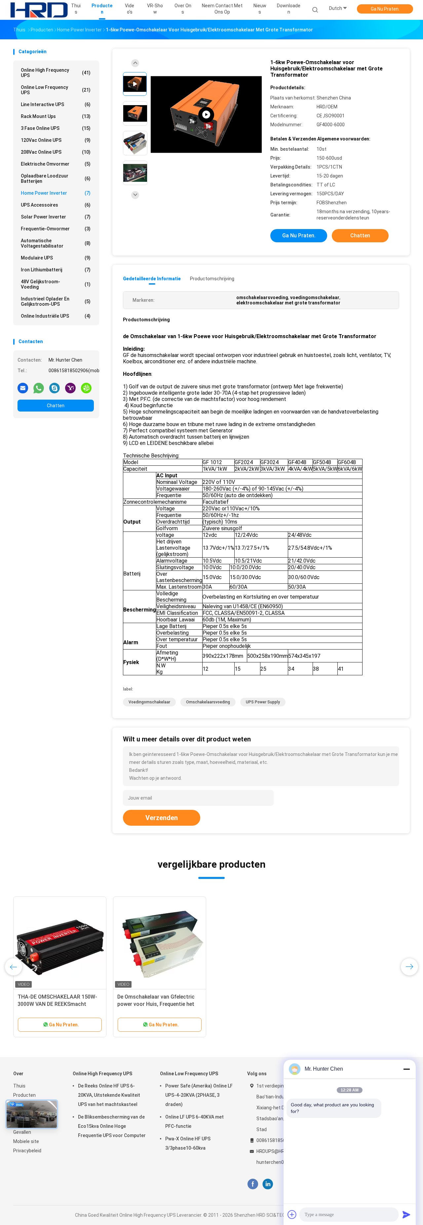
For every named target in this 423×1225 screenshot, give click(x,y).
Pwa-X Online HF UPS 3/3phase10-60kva (188, 1143)
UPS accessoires (56, 205)
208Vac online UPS (56, 152)
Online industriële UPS (56, 316)
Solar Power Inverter (56, 216)
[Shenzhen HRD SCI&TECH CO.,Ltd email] (23, 387)
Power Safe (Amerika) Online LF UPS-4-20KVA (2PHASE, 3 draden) (199, 1095)
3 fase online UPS (56, 128)
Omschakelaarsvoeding (208, 702)
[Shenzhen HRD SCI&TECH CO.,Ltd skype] (54, 387)
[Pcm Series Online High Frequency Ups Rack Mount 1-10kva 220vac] (206, 115)
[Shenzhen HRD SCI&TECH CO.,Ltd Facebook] (252, 1184)
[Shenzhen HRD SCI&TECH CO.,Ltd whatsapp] (38, 387)
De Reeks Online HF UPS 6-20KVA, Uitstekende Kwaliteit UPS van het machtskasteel (109, 1095)
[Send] (406, 1214)
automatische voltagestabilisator (56, 243)
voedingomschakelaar (149, 702)
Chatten (55, 405)
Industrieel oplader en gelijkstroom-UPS (56, 301)
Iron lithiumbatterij (56, 269)
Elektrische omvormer (56, 164)
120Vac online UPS (56, 140)
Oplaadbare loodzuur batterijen (56, 178)
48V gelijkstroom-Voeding (56, 284)
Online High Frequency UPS (56, 72)
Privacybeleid (27, 1150)
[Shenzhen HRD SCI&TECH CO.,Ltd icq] (86, 387)
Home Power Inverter (56, 193)
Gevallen (22, 1132)
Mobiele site (26, 1141)
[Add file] (292, 1214)
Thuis (19, 1085)
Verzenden (161, 818)
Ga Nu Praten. (385, 9)
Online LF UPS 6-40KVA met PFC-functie (194, 1121)
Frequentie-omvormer (56, 228)
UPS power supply (263, 702)
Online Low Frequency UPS (56, 90)
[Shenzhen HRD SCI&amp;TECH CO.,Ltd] (39, 10)
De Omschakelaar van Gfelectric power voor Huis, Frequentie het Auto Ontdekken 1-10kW (156, 1004)
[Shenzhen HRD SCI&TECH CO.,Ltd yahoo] (70, 387)
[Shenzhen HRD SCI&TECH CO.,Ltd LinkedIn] (267, 1184)
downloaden (288, 9)
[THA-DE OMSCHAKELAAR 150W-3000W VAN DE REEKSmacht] (60, 943)
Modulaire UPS (56, 257)
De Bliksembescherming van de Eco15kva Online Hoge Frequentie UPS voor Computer (112, 1126)
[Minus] (406, 1069)
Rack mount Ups (56, 116)
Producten (24, 1095)
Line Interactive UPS (56, 104)
